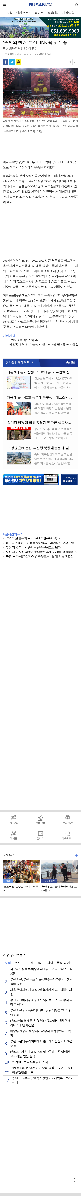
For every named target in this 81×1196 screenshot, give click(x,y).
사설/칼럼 (68, 12)
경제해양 (53, 12)
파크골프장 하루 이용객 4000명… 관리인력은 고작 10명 (40, 543)
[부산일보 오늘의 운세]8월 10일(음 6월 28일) (32, 538)
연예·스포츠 (23, 12)
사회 (9, 12)
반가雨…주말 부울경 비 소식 (30, 1062)
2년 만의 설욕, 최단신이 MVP (23, 340)
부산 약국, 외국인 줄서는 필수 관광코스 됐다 (33, 547)
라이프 (39, 12)
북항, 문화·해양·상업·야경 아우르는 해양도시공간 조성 (39, 556)
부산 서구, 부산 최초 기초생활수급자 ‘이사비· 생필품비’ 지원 (43, 552)
